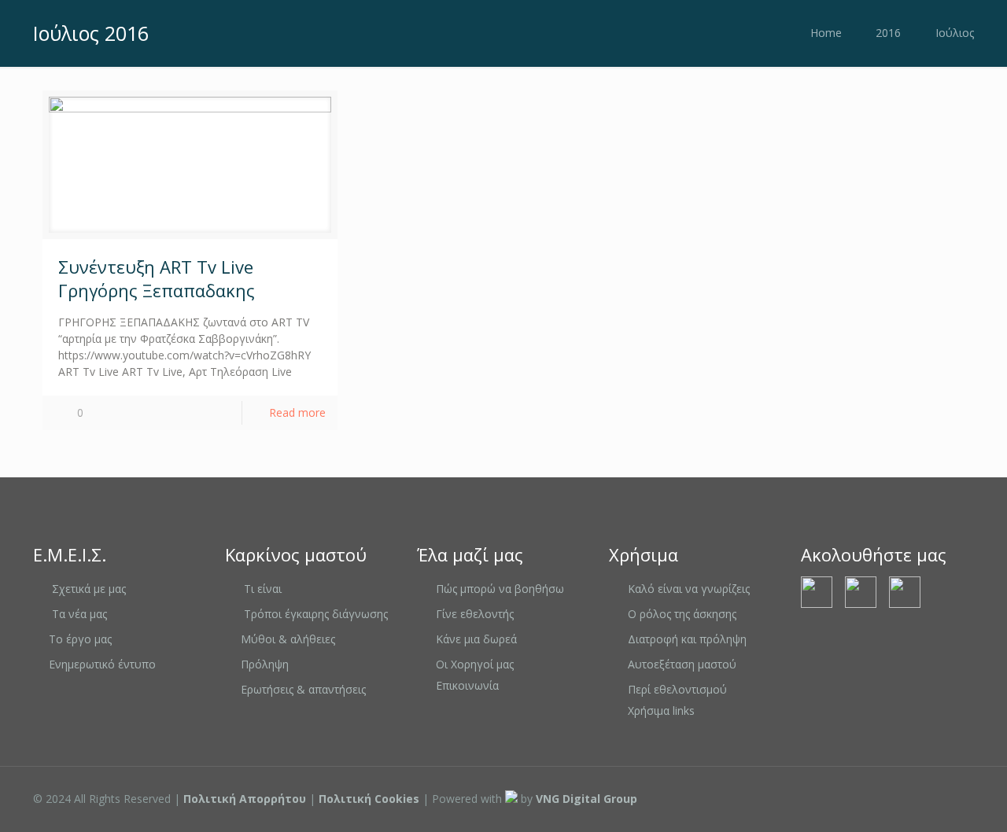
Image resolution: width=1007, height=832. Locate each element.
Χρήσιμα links (661, 710)
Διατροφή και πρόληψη (687, 638)
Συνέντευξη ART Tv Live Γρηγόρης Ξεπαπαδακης (156, 278)
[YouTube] (895, 798)
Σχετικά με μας (89, 588)
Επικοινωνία (467, 685)
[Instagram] (917, 798)
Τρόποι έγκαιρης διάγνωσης (316, 613)
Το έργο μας (80, 638)
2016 (888, 32)
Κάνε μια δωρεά (476, 638)
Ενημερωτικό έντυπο (102, 664)
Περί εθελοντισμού (677, 689)
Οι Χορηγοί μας (475, 664)
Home (826, 32)
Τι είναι (263, 588)
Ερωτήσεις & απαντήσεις (303, 689)
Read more (297, 412)
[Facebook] (874, 798)
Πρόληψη (265, 664)
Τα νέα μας (79, 613)
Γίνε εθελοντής (475, 613)
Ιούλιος (954, 32)
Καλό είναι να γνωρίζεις (689, 588)
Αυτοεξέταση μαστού (682, 664)
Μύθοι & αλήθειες (288, 638)
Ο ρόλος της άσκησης (682, 613)
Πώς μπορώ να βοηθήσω (500, 588)
